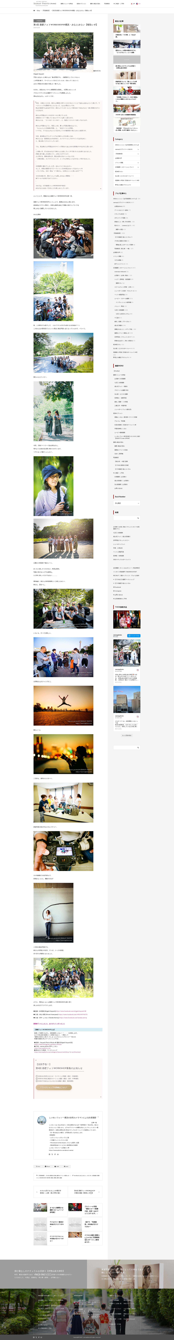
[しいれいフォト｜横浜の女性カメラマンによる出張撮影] (42, 3)
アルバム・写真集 (120, 421)
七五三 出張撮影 (119, 310)
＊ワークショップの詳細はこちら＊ (54, 1087)
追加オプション (81, 3)
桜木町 (48, 1177)
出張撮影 (94, 1175)
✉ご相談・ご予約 (119, 3)
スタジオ (89, 1175)
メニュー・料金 (119, 306)
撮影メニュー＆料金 (67, 3)
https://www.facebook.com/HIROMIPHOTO (73, 1014)
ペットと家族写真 (118, 552)
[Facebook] (55, 1154)
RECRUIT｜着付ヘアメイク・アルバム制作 (126, 575)
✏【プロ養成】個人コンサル (121, 583)
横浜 (52, 1177)
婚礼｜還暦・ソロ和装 (121, 402)
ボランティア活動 (120, 218)
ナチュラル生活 (119, 214)
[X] (52, 1154)
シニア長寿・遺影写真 (130, 1309)
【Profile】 (53, 3)
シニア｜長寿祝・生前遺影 (122, 279)
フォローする (135, 635)
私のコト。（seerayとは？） (123, 225)
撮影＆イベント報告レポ (63, 1175)
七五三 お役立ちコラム (123, 314)
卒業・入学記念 (118, 548)
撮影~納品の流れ (95, 3)
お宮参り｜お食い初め (115, 1304)
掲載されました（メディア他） (124, 329)
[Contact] (58, 1154)
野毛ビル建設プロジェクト (123, 185)
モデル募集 (118, 260)
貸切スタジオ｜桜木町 (130, 1314)
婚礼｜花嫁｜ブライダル (122, 321)
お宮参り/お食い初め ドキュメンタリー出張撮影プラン (126, 528)
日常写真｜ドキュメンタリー (123, 337)
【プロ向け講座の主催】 (122, 465)
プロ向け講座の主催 (51, 1175)
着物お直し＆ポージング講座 (124, 244)
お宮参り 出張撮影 (120, 378)
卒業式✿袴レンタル (120, 428)
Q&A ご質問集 (119, 453)
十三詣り (117, 317)
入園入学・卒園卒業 (121, 405)
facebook (76, 1175)
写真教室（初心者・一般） (122, 248)
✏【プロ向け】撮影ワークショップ (123, 579)
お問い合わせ (119, 488)
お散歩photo (118, 206)
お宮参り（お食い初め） (122, 275)
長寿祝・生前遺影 (118, 555)
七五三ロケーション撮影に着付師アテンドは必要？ (94, 1302)
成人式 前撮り (119, 325)
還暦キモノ (119, 283)
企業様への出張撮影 (115, 1314)
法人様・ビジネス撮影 (121, 394)
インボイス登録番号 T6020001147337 (125, 571)
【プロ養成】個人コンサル (122, 237)
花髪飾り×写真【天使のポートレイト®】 (127, 180)
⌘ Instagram (117, 591)
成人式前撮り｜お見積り (122, 480)
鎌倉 (61, 1177)
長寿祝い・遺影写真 (121, 398)
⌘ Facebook (117, 587)
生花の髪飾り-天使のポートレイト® (125, 425)
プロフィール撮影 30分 (121, 390)
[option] (43, 1274)
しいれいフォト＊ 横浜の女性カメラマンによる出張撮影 (72, 1117)
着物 (55, 1177)
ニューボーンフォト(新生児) (123, 409)
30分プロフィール (129, 1303)
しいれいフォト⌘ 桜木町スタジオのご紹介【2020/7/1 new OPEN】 (127, 437)
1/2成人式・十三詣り (115, 1325)
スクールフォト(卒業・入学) (123, 287)
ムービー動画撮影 (120, 432)
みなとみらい (82, 1175)
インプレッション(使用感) (123, 302)
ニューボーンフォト (119, 544)
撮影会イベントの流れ (121, 450)
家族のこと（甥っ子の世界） (123, 221)
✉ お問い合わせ (118, 594)
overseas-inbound (120, 271)
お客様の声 (118, 158)
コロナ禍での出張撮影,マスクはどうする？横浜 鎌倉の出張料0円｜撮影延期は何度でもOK (94, 1313)
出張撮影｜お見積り (121, 476)
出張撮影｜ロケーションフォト (124, 167)
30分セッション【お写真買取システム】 (127, 145)
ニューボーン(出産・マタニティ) (124, 291)
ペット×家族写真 (120, 294)
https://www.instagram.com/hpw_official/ (48, 1044)
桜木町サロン (119, 171)
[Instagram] (49, 1154)
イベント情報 (119, 162)
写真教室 (107, 3)
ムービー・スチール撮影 (122, 298)
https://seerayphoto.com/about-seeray (61, 1150)
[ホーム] (34, 10)
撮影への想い (120, 229)
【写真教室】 (39, 20)
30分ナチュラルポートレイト (122, 559)
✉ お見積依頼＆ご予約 (120, 598)
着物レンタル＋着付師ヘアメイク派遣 (126, 417)
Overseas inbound (129, 1319)
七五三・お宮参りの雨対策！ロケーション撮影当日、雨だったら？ (80, 1303)
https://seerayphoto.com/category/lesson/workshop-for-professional (57, 1052)
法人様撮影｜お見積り (121, 484)
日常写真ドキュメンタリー (121, 540)
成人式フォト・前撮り (121, 386)
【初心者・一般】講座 (121, 461)
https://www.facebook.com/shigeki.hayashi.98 (71, 1011)
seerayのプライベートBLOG (123, 149)
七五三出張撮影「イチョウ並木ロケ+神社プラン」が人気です (80, 1312)
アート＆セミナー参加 (121, 210)
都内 (58, 1177)
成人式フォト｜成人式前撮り (122, 536)
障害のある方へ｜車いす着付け (124, 340)
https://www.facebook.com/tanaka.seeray (73, 1017)
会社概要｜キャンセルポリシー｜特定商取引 (126, 568)
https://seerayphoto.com (42, 1048)
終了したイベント (120, 264)
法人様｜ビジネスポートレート (124, 176)
